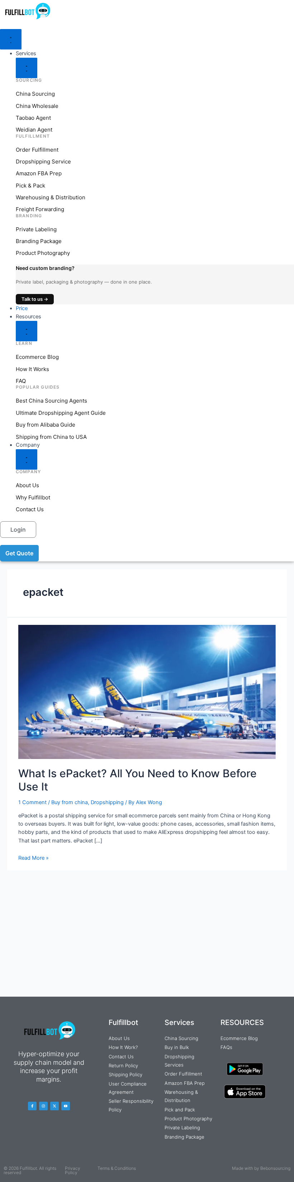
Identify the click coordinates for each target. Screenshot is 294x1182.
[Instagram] (43, 1106)
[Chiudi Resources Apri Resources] (26, 331)
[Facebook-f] (32, 1106)
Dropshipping (107, 802)
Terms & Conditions (117, 1168)
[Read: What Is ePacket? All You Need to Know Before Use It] (147, 691)
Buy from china (69, 802)
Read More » (33, 858)
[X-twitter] (54, 1106)
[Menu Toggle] (11, 39)
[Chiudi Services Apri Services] (26, 68)
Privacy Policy (72, 1170)
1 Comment (32, 802)
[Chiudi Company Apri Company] (26, 459)
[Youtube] (65, 1106)
